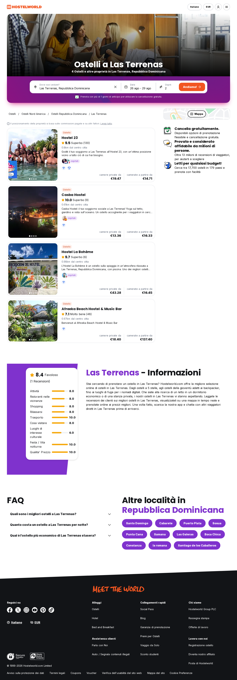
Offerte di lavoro (198, 627)
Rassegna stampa (199, 618)
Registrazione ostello (201, 645)
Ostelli (95, 609)
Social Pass (147, 609)
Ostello (67, 132)
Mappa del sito (156, 673)
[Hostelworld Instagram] (26, 610)
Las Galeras (185, 534)
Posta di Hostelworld (201, 663)
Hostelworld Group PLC (202, 609)
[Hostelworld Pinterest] (43, 610)
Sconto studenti (149, 654)
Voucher (91, 673)
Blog (143, 618)
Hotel (95, 618)
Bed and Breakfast (103, 627)
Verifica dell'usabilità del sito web (122, 673)
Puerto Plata (192, 523)
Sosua (217, 523)
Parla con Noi (100, 645)
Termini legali (57, 673)
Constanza (134, 545)
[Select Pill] (218, 6)
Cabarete (165, 523)
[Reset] (115, 87)
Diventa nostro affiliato (202, 654)
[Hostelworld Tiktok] (51, 610)
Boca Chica (213, 534)
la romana (160, 545)
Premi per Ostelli (150, 636)
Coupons (76, 673)
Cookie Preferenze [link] (181, 673)
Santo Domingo (137, 523)
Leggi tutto (106, 123)
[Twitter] (18, 610)
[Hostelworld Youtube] (34, 610)
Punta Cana (134, 534)
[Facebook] (9, 610)
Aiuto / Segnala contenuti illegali (111, 654)
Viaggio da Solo (149, 645)
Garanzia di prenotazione (155, 627)
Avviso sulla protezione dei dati (25, 673)
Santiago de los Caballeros (197, 545)
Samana (160, 534)
